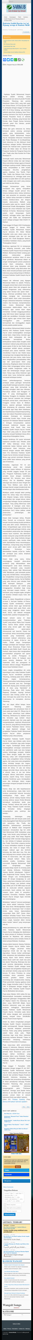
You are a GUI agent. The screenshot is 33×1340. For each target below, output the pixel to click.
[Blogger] (22, 1338)
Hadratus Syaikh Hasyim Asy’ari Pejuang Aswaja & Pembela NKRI (16, 24)
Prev (24, 1107)
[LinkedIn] (12, 1338)
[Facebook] (9, 1338)
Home (5, 17)
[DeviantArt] (19, 1338)
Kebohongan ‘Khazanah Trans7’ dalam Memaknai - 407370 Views (16, 1117)
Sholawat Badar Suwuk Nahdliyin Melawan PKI (14, 52)
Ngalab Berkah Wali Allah (9, 46)
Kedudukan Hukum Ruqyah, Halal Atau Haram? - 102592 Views (16, 1129)
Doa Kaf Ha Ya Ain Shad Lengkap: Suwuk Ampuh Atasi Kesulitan (16, 1236)
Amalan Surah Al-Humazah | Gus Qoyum (14, 1265)
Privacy (9, 1328)
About (5, 1328)
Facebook (8, 1174)
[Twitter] (7, 1338)
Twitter (7, 1170)
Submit (18, 1167)
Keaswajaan (13, 17)
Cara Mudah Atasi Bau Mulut (11, 1271)
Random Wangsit (12, 1261)
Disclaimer (15, 1328)
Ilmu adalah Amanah (9, 1278)
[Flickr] (17, 1338)
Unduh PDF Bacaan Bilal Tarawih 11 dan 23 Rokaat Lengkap (15, 49)
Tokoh (19, 17)
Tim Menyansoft (12, 29)
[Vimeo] (24, 1338)
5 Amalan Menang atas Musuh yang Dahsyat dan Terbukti (16, 1244)
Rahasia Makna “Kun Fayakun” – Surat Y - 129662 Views (16, 1125)
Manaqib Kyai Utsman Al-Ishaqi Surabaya (14, 1293)
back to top (5, 1334)
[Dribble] (14, 1338)
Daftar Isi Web (16, 1324)
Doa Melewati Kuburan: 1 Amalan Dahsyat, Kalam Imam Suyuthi (15, 1227)
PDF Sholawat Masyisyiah (9, 44)
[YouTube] (27, 1338)
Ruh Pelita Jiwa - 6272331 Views (12, 1113)
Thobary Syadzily (18, 1099)
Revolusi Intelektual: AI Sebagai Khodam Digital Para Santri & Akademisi (16, 1252)
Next (28, 1107)
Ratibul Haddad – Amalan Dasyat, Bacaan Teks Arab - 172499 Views (17, 1121)
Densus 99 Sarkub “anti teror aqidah (14, 1101)
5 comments (26, 32)
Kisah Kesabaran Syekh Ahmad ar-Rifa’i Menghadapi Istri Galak (16, 41)
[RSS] (29, 1338)
